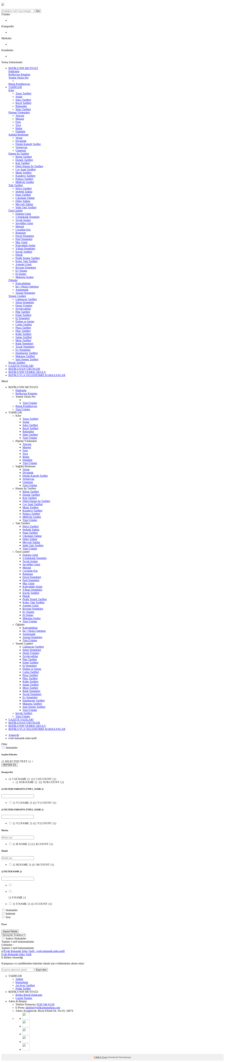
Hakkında (13, 71)
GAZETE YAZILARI (20, 365)
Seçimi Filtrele (10, 931)
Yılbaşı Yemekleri (25, 248)
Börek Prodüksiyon (19, 83)
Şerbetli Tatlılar (23, 191)
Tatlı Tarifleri (15, 185)
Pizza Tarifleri (23, 327)
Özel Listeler (15, 210)
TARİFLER (15, 87)
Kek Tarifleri (22, 163)
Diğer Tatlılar (22, 201)
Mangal (19, 118)
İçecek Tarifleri (23, 251)
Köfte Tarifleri (23, 334)
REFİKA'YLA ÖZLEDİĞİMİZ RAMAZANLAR (36, 375)
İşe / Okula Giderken (27, 286)
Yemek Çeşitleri (17, 296)
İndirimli (10, 913)
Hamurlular (21, 982)
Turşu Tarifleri (23, 93)
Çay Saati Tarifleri (25, 169)
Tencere (19, 115)
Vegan (18, 137)
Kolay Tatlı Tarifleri (26, 261)
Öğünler (13, 280)
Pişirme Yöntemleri (19, 112)
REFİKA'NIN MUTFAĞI (23, 68)
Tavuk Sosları (23, 220)
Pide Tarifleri (22, 311)
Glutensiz (20, 150)
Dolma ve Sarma (24, 321)
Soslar (18, 96)
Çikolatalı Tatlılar (25, 197)
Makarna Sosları (24, 277)
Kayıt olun (41, 969)
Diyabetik (20, 140)
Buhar (18, 128)
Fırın (18, 121)
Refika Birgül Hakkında (28, 994)
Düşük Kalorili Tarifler (28, 144)
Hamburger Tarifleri (26, 353)
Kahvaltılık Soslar (25, 245)
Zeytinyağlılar (23, 308)
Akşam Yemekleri (25, 292)
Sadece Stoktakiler (16, 938)
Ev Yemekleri (22, 349)
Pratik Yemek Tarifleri (27, 258)
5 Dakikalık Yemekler (27, 216)
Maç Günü (21, 242)
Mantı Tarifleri (23, 172)
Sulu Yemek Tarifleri (26, 359)
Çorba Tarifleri (23, 324)
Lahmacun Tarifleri (26, 299)
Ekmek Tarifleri (24, 159)
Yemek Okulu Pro (18, 77)
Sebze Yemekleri (24, 302)
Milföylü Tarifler (24, 182)
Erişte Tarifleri (23, 315)
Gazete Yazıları (23, 998)
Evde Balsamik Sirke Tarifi (16, 954)
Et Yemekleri (22, 318)
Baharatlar (21, 106)
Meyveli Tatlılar (24, 204)
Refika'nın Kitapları (19, 74)
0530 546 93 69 (45, 1004)
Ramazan (20, 232)
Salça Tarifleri (23, 99)
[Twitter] (26, 1049)
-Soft (97, 1057)
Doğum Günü (23, 213)
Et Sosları (20, 273)
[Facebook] (26, 1041)
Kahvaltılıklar (23, 283)
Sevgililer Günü (24, 223)
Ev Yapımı (21, 270)
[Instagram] (26, 1026)
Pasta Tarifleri (23, 194)
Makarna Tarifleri (25, 356)
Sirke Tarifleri (23, 109)
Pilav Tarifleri (23, 330)
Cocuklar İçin (23, 229)
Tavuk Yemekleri (24, 346)
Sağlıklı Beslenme (18, 134)
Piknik (19, 254)
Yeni (8, 917)
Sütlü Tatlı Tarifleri (25, 207)
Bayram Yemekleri (25, 267)
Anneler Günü (23, 264)
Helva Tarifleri (23, 188)
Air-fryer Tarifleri (25, 985)
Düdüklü (20, 131)
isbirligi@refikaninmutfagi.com (42, 1007)
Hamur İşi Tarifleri (18, 153)
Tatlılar (19, 979)
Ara (38, 11)
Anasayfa (13, 734)
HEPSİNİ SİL (9, 765)
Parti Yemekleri (23, 239)
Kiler (11, 90)
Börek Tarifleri (23, 156)
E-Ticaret (103, 1057)
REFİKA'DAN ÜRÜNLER (24, 368)
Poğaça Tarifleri (24, 178)
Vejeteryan (21, 147)
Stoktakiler (12, 747)
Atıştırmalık (21, 289)
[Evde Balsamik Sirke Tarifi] (33, 951)
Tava (18, 125)
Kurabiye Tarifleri (25, 175)
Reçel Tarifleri (23, 102)
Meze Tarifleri (23, 340)
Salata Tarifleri (23, 337)
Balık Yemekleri (24, 343)
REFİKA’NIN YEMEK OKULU (27, 372)
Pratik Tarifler (23, 988)
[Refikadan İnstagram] (26, 1033)
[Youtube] (26, 1018)
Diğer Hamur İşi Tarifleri (29, 166)
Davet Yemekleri (24, 235)
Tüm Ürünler (29, 402)
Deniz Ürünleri (23, 305)
